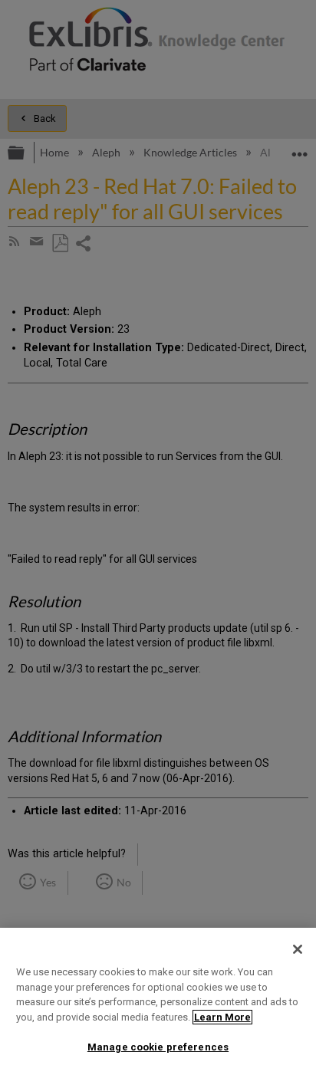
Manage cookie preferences (158, 1047)
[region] (158, 1001)
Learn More (222, 1017)
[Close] (297, 949)
